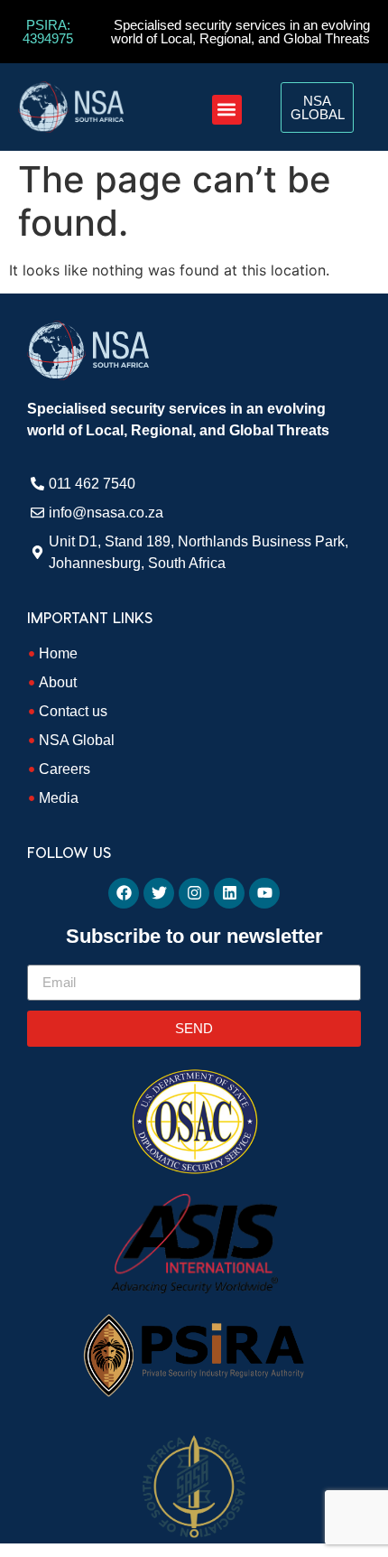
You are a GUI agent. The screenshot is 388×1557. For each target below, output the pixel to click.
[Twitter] (158, 893)
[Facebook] (123, 893)
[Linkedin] (229, 893)
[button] (227, 110)
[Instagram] (194, 893)
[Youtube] (264, 893)
